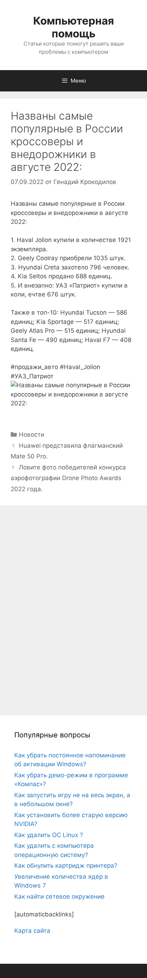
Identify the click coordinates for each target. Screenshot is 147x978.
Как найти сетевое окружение (59, 896)
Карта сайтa (32, 930)
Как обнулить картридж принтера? (65, 865)
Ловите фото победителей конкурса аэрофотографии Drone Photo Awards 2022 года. (68, 478)
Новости (31, 434)
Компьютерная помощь (73, 27)
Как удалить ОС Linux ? (48, 834)
